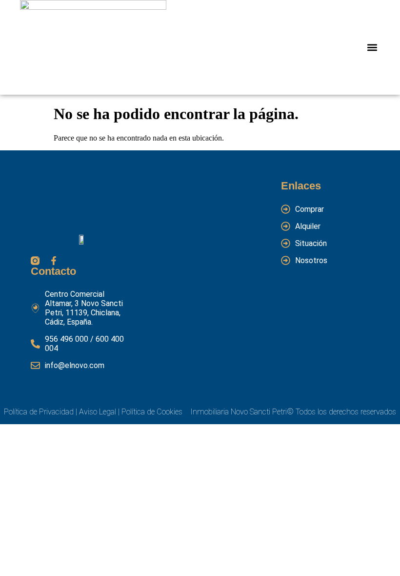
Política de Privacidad (39, 411)
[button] (372, 48)
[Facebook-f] (53, 260)
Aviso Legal (96, 411)
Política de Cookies (151, 411)
